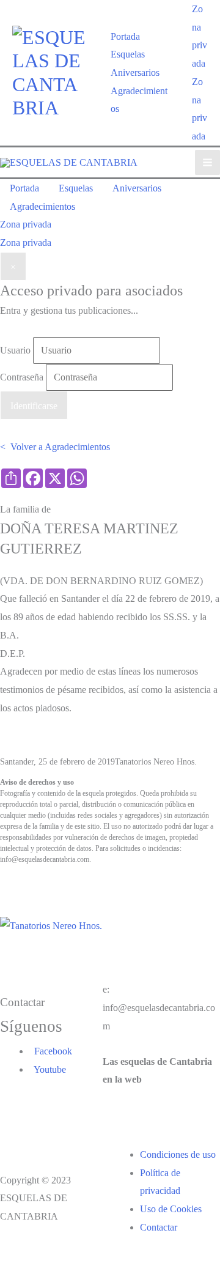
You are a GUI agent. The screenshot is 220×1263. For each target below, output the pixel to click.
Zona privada (25, 242)
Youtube (47, 1069)
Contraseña (21, 377)
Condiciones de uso (178, 1154)
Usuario (15, 350)
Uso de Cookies (171, 1209)
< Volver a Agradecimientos (55, 447)
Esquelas (128, 54)
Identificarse (33, 406)
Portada (125, 36)
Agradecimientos (139, 100)
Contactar (158, 1227)
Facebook (50, 1051)
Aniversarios (135, 72)
